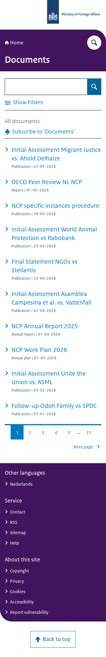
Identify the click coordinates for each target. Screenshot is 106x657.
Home (17, 42)
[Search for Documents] (94, 86)
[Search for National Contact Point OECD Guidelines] (94, 43)
